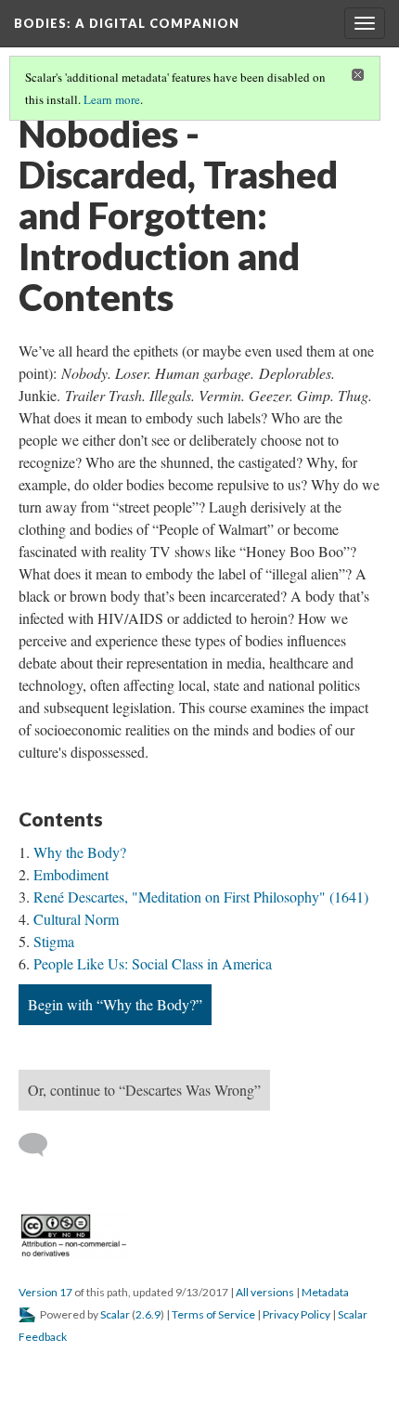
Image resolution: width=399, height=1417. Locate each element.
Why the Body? (79, 852)
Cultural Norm (76, 919)
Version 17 (45, 1292)
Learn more (112, 99)
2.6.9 (148, 1314)
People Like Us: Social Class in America (152, 963)
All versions (265, 1292)
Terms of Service (213, 1314)
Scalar (115, 1314)
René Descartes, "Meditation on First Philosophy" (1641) (200, 896)
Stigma (53, 941)
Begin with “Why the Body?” (115, 1004)
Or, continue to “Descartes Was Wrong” (144, 1089)
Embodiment (71, 874)
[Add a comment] (41, 1145)
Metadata (325, 1292)
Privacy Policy (296, 1314)
